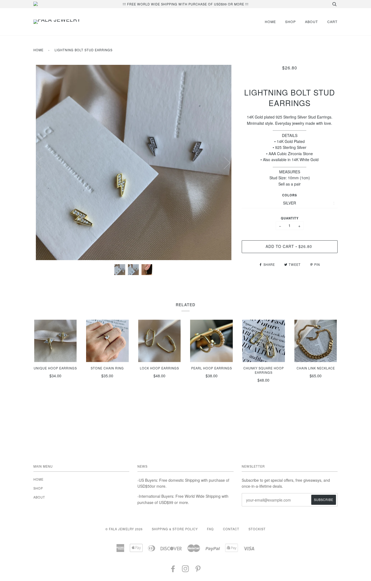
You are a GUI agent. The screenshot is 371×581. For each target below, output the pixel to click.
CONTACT (231, 529)
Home (38, 50)
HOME (270, 21)
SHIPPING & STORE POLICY (175, 529)
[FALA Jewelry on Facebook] (173, 570)
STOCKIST (257, 529)
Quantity (289, 218)
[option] (133, 162)
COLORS (289, 195)
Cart (332, 21)
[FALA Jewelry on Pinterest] (198, 570)
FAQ (210, 529)
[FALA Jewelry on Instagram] (185, 570)
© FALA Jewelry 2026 (124, 529)
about (311, 21)
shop (290, 21)
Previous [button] (42, 162)
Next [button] (224, 162)
